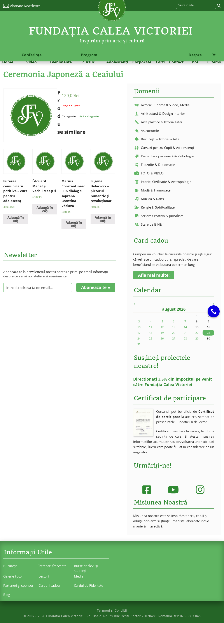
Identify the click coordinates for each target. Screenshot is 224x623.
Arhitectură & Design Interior (163, 113)
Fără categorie (88, 116)
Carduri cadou (49, 585)
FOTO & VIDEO (152, 173)
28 (185, 338)
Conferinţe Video (32, 58)
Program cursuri (89, 58)
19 (162, 333)
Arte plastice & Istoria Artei (161, 122)
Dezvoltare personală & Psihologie (167, 156)
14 (185, 327)
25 (150, 338)
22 (196, 333)
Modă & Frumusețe (155, 190)
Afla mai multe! (154, 275)
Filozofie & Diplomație (158, 164)
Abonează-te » (95, 287)
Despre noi (195, 58)
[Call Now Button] (214, 311)
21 (185, 333)
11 (150, 327)
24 (138, 338)
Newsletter (25, 5)
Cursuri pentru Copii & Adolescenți (167, 147)
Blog (6, 594)
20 (173, 333)
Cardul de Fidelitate (88, 585)
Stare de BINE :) (152, 224)
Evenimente (61, 61)
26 (162, 338)
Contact (176, 61)
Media (78, 576)
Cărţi (160, 61)
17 (138, 333)
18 (150, 333)
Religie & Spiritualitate (158, 207)
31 (138, 344)
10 (138, 327)
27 (173, 338)
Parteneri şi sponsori (18, 585)
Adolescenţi (117, 61)
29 (196, 338)
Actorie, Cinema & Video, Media (165, 105)
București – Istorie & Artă (160, 139)
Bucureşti (10, 566)
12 (162, 327)
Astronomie (150, 130)
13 (173, 327)
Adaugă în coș (15, 219)
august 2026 (174, 309)
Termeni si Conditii (112, 610)
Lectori (43, 576)
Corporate (141, 61)
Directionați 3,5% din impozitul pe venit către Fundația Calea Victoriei (172, 381)
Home (7, 61)
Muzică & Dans (152, 199)
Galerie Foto (12, 576)
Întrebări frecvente (52, 566)
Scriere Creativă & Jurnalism (162, 216)
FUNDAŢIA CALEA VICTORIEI (111, 31)
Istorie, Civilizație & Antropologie (166, 181)
